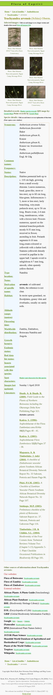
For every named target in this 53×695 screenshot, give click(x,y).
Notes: (7, 280)
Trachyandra (12, 15)
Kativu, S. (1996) (28, 420)
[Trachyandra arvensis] (14, 37)
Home (7, 11)
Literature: (9, 393)
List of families (18, 11)
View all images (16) (24, 25)
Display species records (28, 111)
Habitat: (8, 295)
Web (13, 621)
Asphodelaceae (33, 11)
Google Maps (8, 114)
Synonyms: (10, 124)
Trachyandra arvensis (31, 578)
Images (19, 621)
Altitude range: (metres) (8, 314)
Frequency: (10, 168)
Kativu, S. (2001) (28, 436)
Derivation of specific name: (9, 288)
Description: (10, 176)
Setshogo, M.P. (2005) (30, 506)
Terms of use (26, 694)
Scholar (27, 621)
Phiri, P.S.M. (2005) (29, 482)
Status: (7, 172)
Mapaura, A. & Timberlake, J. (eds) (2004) (29, 456)
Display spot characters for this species (32, 378)
